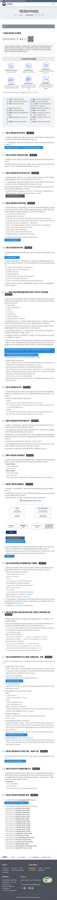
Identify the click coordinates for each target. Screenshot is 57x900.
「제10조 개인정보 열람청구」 (29, 357)
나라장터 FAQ (13, 868)
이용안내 (21, 15)
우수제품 (20, 868)
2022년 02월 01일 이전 (17, 823)
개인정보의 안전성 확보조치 (43, 108)
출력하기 (42, 15)
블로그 (24, 888)
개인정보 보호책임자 (18, 110)
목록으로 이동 (30, 133)
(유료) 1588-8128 (5, 888)
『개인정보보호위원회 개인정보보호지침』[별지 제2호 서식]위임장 (20, 355)
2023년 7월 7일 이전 (17, 819)
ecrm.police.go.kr (25, 596)
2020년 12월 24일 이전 (17, 827)
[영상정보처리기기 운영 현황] (13, 681)
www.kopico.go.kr (15, 587)
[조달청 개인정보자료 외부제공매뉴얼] (14, 761)
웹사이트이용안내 (32, 870)
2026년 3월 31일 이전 (17, 810)
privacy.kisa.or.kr (15, 576)
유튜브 (22, 888)
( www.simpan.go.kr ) (18, 605)
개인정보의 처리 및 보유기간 (20, 102)
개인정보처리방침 (29, 15)
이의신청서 (8, 556)
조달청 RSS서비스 (41, 870)
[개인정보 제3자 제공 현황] (11, 240)
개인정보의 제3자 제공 (42, 102)
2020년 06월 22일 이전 (17, 829)
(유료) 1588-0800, (5, 882)
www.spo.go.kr (29, 594)
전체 (4, 26)
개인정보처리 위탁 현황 (11, 257)
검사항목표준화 (5, 872)
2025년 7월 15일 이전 (17, 812)
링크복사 (39, 15)
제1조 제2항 (10, 166)
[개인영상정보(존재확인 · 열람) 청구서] (15, 735)
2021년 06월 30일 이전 (17, 825)
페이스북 (27, 888)
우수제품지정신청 (5, 870)
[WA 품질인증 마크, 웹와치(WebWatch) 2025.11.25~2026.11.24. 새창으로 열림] (47, 880)
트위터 (32, 888)
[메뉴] (53, 4)
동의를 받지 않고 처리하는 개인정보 (31, 147)
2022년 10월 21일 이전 (17, 821)
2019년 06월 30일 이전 (17, 831)
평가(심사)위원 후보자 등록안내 (18, 870)
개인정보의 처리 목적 (18, 99)
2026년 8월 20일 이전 (17, 808)
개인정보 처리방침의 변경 (43, 122)
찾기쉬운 (33, 857)
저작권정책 (40, 868)
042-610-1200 (13, 882)
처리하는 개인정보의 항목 (43, 99)
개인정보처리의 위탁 (18, 104)
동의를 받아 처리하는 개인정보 (12, 147)
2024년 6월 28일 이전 (17, 817)
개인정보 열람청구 (41, 110)
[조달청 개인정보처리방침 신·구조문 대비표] (15, 803)
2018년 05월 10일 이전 (18, 833)
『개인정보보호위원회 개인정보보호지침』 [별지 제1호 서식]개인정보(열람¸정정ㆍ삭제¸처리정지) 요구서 (28, 351)
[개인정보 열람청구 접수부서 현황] (14, 541)
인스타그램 (30, 888)
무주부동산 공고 (5, 868)
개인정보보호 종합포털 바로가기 (14, 196)
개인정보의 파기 (17, 108)
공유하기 (36, 15)
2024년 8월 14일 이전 (17, 815)
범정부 (21, 857)
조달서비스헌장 (48, 868)
